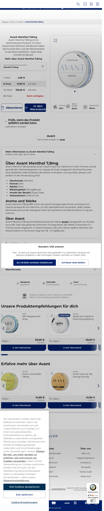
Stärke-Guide (85, 472)
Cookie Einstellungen (51, 453)
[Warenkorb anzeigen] (92, 14)
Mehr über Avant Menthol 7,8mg (23, 58)
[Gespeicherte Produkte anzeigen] (86, 14)
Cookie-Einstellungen (24, 502)
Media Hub (86, 476)
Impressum (85, 462)
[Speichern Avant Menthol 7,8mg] (55, 40)
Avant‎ (20, 22)
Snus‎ (12, 22)
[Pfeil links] (3, 328)
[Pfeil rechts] (98, 328)
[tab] (74, 91)
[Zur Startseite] (11, 14)
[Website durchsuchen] (80, 14)
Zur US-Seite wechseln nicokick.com (35, 262)
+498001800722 (58, 489)
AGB (51, 472)
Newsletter (51, 467)
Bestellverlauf (50, 462)
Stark (74, 108)
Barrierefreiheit (51, 476)
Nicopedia (85, 467)
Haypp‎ (5, 22)
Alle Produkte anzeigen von (51, 140)
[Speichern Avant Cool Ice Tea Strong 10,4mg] (52, 373)
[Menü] (97, 484)
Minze (92, 108)
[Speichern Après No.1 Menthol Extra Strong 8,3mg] (52, 316)
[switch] (93, 500)
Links (51, 448)
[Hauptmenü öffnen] (98, 14)
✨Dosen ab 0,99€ (50, 2)
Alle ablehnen (24, 494)
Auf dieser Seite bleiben (73, 262)
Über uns (85, 448)
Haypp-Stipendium (86, 458)
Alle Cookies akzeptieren (24, 487)
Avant (65, 222)
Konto (51, 458)
